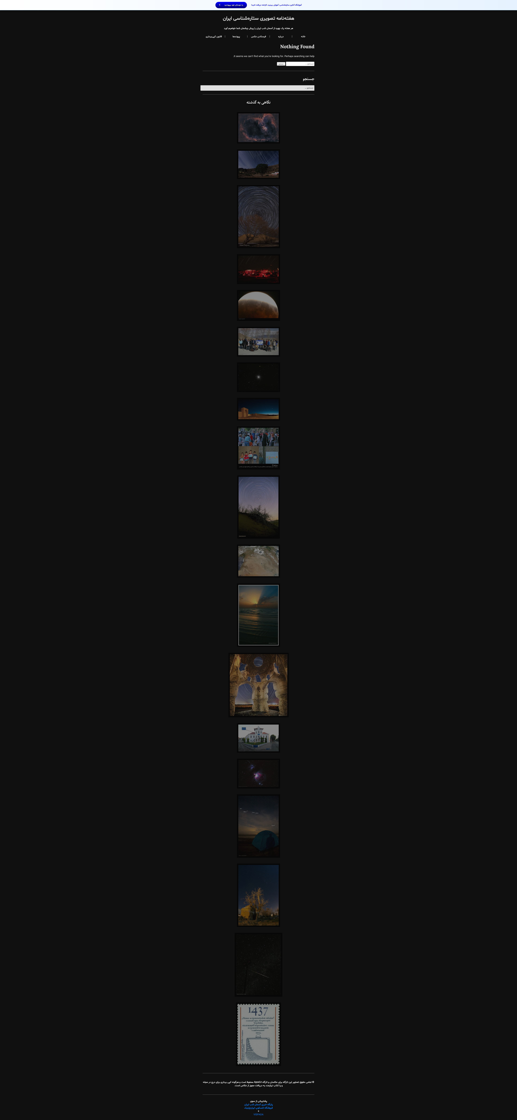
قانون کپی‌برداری (214, 36)
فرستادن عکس (258, 36)
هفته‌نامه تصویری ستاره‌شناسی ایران (258, 18)
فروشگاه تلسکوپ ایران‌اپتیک (258, 1108)
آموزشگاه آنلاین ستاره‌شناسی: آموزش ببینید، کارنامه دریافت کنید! (263, 5)
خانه (303, 36)
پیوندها (236, 36)
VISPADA (258, 1114)
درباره (281, 36)
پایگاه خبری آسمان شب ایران (258, 1104)
